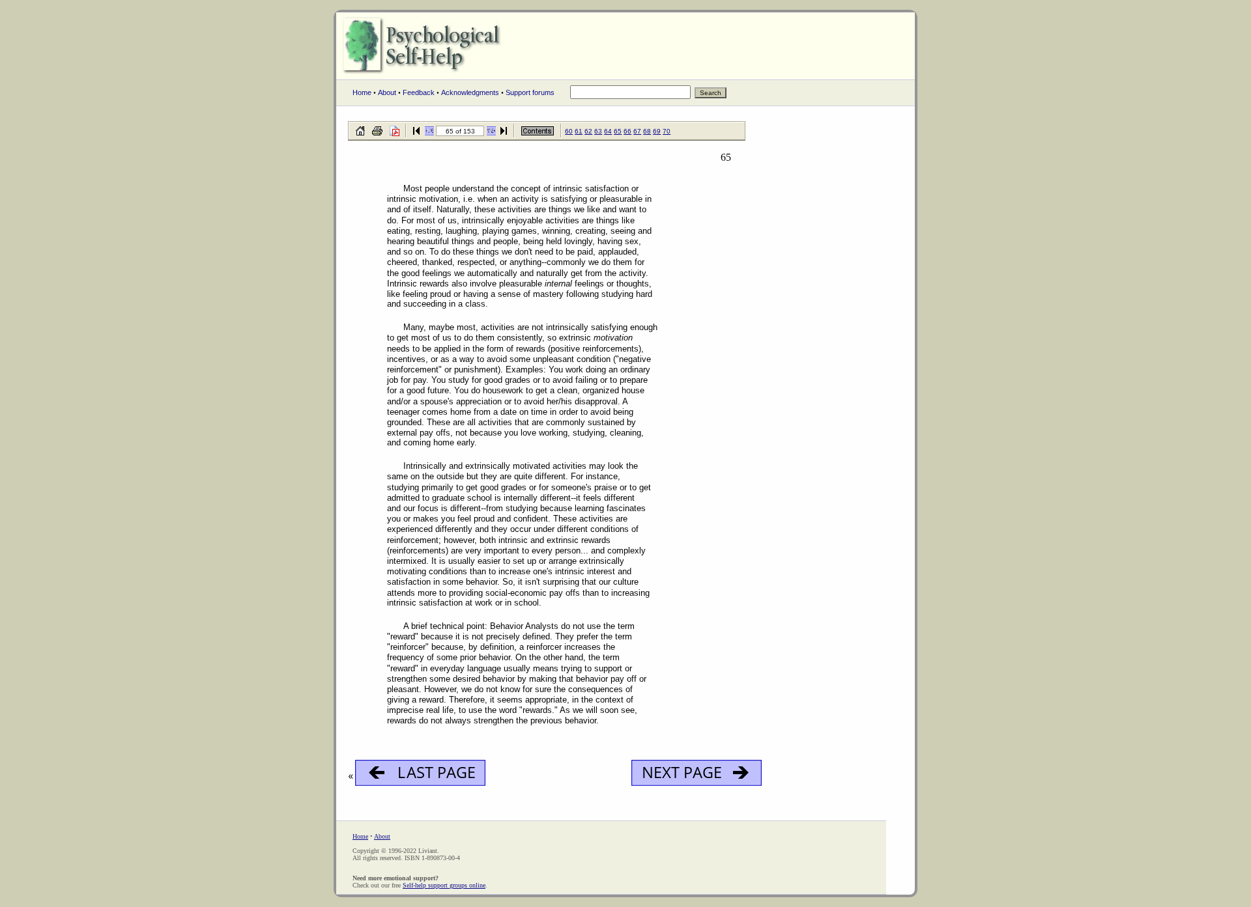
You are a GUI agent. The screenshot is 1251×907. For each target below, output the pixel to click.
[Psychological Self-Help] (423, 75)
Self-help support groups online (444, 885)
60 (569, 131)
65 (618, 131)
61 (578, 131)
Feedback (419, 92)
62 (588, 131)
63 (598, 131)
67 (637, 131)
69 (657, 131)
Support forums (530, 92)
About (387, 92)
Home (361, 92)
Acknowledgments (470, 92)
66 (627, 131)
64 (608, 131)
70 (666, 131)
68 (647, 131)
